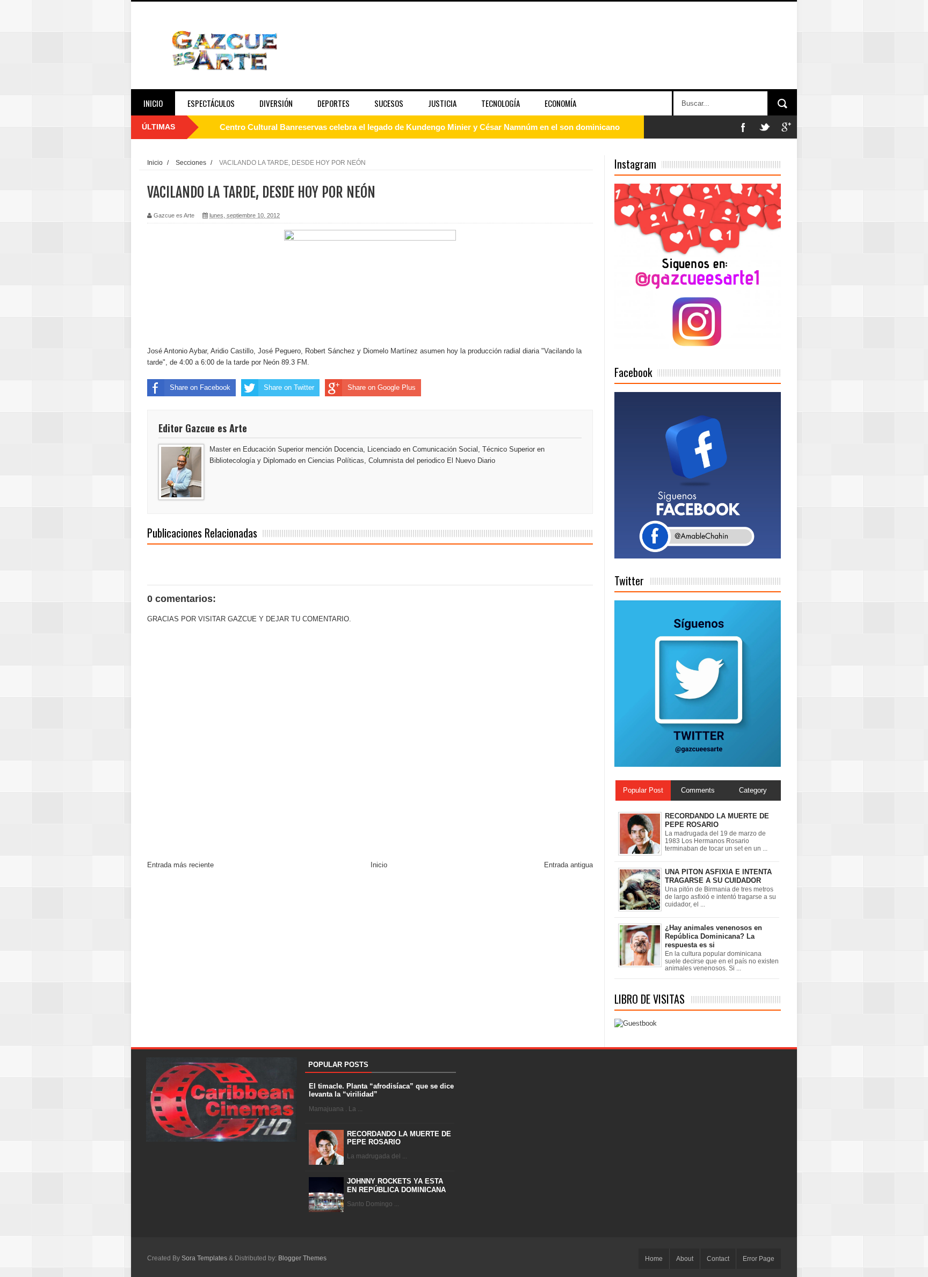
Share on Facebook (200, 387)
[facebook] (743, 127)
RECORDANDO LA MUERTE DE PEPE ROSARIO (399, 1138)
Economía (560, 103)
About (684, 1259)
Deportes (333, 103)
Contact (718, 1259)
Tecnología (500, 103)
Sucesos (388, 103)
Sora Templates (204, 1258)
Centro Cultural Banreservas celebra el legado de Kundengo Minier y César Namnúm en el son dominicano (420, 127)
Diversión (276, 103)
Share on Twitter (289, 387)
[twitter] (764, 127)
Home (654, 1259)
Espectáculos (211, 103)
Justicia (442, 103)
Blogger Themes (302, 1258)
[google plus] (786, 127)
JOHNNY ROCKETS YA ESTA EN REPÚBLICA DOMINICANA (396, 1185)
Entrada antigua (568, 865)
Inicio (153, 103)
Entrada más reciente (180, 865)
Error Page (758, 1259)
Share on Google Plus (381, 387)
